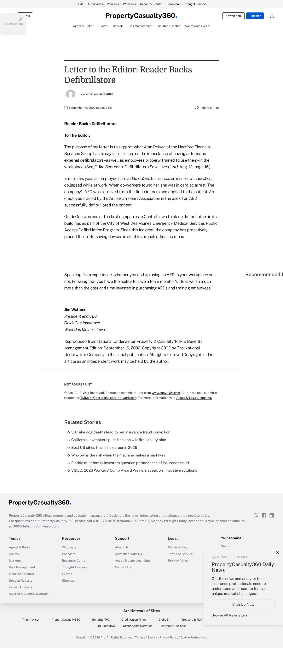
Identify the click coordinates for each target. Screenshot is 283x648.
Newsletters (233, 15)
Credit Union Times (133, 619)
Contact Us (123, 567)
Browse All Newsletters (230, 615)
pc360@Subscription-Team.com (33, 526)
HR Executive (106, 625)
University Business (173, 625)
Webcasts (129, 4)
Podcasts (113, 4)
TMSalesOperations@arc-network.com (108, 397)
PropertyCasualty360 (66, 619)
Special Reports (20, 580)
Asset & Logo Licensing (132, 560)
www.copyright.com (166, 392)
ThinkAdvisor (30, 619)
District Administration (137, 625)
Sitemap (68, 580)
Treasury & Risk (191, 619)
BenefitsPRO (100, 619)
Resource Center (151, 4)
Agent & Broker (20, 547)
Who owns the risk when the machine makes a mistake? (118, 455)
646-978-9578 (104, 521)
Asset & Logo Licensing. (194, 397)
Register (255, 15)
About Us (122, 547)
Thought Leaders (195, 4)
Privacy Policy (178, 560)
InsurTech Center (21, 574)
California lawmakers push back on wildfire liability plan (118, 440)
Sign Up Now (243, 604)
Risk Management (22, 567)
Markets (15, 560)
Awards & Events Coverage (29, 594)
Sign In (226, 546)
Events (67, 574)
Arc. (103, 637)
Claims (14, 554)
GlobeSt (163, 619)
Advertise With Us (128, 554)
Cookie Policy (177, 547)
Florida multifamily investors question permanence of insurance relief (130, 463)
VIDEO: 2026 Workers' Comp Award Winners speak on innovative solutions (134, 470)
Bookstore (173, 4)
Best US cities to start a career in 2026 (104, 447)
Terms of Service (180, 554)
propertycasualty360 (98, 94)
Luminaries (95, 4)
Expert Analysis (20, 587)
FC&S (80, 4)
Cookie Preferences (193, 637)
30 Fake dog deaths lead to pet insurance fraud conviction (120, 432)
